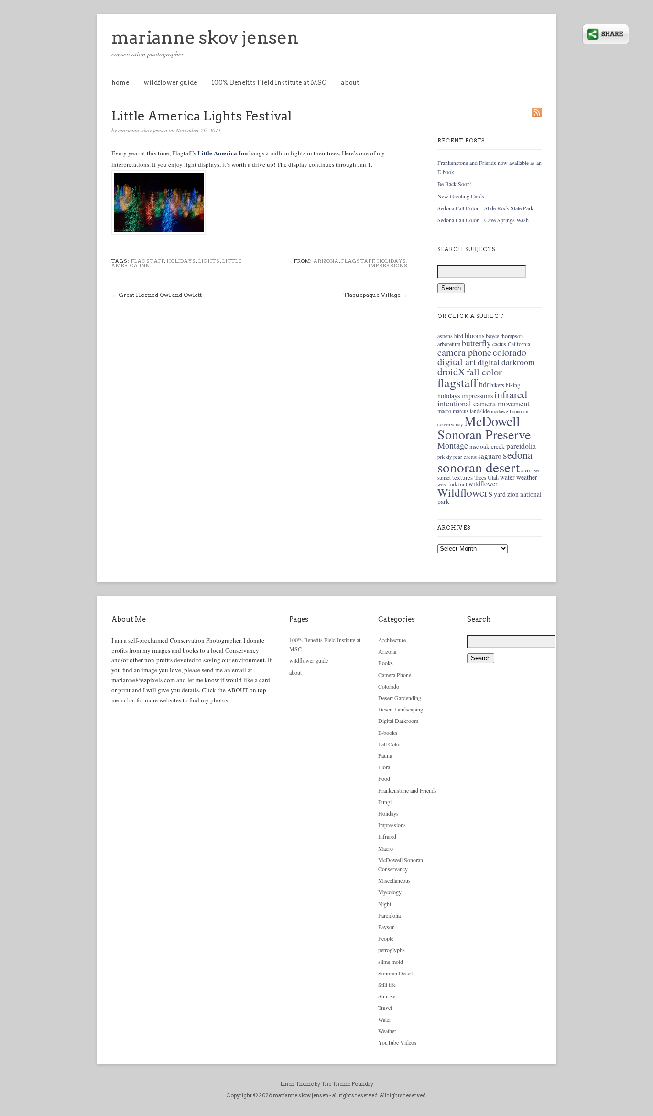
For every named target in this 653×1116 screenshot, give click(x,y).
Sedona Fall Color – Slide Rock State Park (485, 208)
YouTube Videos (397, 1042)
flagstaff (147, 260)
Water (384, 1019)
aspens (445, 335)
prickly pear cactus (457, 456)
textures (462, 477)
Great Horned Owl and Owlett (160, 294)
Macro (385, 848)
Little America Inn (222, 152)
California (519, 344)
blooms (474, 335)
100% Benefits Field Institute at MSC (268, 82)
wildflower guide (170, 82)
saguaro (489, 455)
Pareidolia (389, 915)
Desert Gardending (399, 697)
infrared (510, 394)
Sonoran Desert (396, 973)
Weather (387, 1031)
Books (385, 663)
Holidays (391, 260)
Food (384, 778)
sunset (444, 477)
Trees (480, 477)
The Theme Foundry (347, 1084)
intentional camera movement (483, 403)
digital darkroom (506, 362)
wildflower (483, 484)
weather (526, 476)
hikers (497, 385)
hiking (513, 385)
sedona (518, 454)
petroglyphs (391, 949)
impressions (477, 395)
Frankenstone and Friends (407, 790)
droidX (451, 371)
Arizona (326, 260)
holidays (181, 260)
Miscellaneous (394, 880)
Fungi (385, 802)
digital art (456, 361)
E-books (387, 732)
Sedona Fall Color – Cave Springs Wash (483, 220)
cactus (499, 344)
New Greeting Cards (460, 196)
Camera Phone (394, 674)
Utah (493, 477)
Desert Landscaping (400, 709)
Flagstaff (358, 260)
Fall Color (389, 744)
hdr (484, 384)
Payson (386, 926)
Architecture (392, 640)
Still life (387, 984)
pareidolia (521, 445)
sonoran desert (478, 467)
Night (384, 904)
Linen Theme (297, 1084)
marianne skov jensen (205, 37)
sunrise (530, 470)
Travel (385, 1007)
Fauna (385, 755)
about (350, 82)
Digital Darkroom (398, 720)
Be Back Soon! (454, 183)
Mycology (390, 892)
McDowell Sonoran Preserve (484, 427)
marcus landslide (471, 411)
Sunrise (386, 996)
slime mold (390, 961)
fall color (484, 371)
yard (500, 494)
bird (458, 335)
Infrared (387, 836)
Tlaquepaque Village (372, 294)
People (385, 938)
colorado (509, 352)
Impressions (388, 265)
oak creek (492, 446)
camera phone (464, 352)
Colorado (388, 686)
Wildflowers (464, 492)
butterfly (476, 343)
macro (444, 411)
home (120, 82)
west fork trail (452, 484)
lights (209, 260)
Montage (452, 445)
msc (474, 446)
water (507, 477)
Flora (384, 767)
